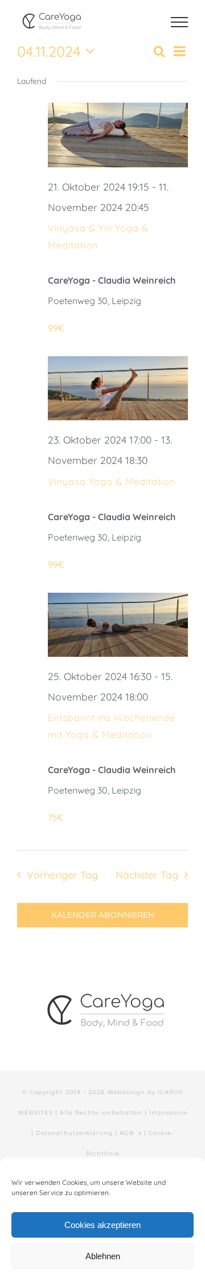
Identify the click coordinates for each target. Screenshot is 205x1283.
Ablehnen (102, 1256)
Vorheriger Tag (62, 874)
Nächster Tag (147, 874)
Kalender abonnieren (102, 915)
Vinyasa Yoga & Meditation (111, 481)
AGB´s (131, 1133)
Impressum (168, 1112)
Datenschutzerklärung (74, 1133)
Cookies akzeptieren (102, 1225)
